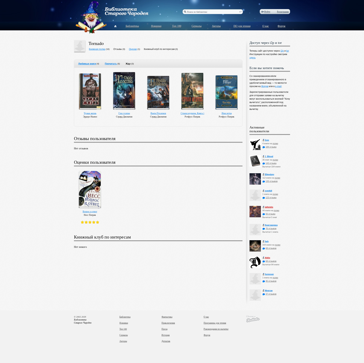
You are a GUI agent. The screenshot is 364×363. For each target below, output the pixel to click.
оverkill (268, 191)
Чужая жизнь (90, 113)
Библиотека (132, 26)
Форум (281, 26)
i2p (282, 51)
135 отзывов (272, 181)
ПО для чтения (242, 26)
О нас (265, 26)
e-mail (278, 86)
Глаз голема (124, 113)
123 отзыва (271, 197)
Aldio (267, 258)
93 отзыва (270, 214)
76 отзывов (271, 228)
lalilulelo (269, 207)
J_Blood (269, 156)
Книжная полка (97, 49)
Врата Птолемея (158, 113)
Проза (164, 328)
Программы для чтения (215, 322)
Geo (267, 140)
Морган (269, 290)
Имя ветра (227, 113)
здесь (252, 57)
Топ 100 (176, 26)
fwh (267, 241)
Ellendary (269, 174)
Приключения (168, 322)
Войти (267, 11)
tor (287, 51)
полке (275, 143)
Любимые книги (87, 63)
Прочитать (111, 63)
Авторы (216, 26)
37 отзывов (271, 294)
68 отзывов (271, 248)
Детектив (166, 341)
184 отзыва (271, 147)
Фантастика (167, 316)
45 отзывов (271, 281)
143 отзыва (271, 163)
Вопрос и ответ (90, 211)
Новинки (156, 26)
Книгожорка (271, 225)
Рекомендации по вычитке (216, 328)
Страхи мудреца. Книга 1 (192, 113)
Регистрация (283, 11)
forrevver (269, 274)
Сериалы (197, 26)
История (166, 334)
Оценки (133, 49)
